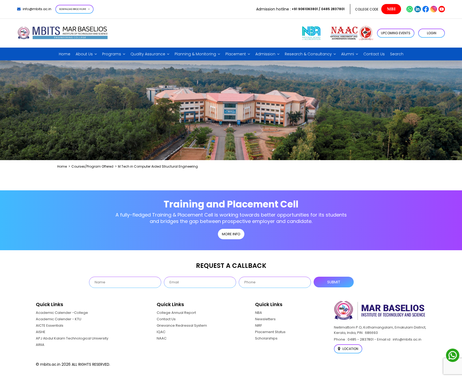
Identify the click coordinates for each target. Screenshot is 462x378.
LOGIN (431, 33)
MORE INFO (231, 234)
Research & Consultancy (308, 54)
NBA (258, 312)
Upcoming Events (395, 33)
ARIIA (40, 344)
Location (350, 348)
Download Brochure (72, 9)
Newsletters (265, 319)
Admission (265, 54)
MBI (391, 9)
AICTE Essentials (49, 325)
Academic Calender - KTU (58, 319)
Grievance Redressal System (182, 325)
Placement (235, 54)
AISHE (40, 331)
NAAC (162, 338)
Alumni (347, 54)
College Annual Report (176, 312)
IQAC (161, 331)
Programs (111, 54)
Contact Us (374, 54)
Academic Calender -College (62, 312)
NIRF (258, 325)
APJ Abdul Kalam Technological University (72, 338)
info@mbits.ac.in (37, 8)
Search (396, 54)
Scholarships (266, 338)
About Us (84, 54)
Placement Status (270, 331)
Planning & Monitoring (195, 54)
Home (64, 54)
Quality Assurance (147, 54)
